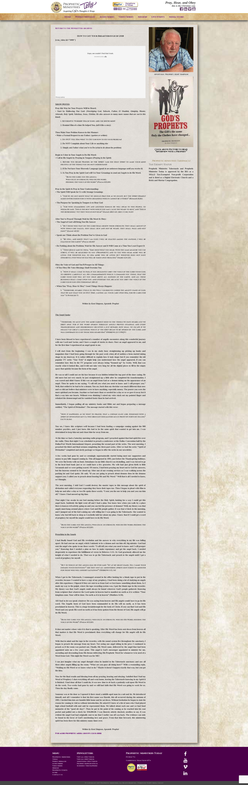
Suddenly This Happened (87, 766)
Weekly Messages (85, 17)
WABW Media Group (155, 783)
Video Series (126, 17)
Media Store (176, 17)
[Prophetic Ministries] (73, 7)
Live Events (158, 17)
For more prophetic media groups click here (78, 733)
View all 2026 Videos (85, 757)
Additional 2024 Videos (87, 761)
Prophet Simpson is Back (87, 764)
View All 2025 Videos (85, 759)
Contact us (57, 775)
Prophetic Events (59, 770)
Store (54, 772)
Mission (142, 17)
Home (67, 17)
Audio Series (107, 17)
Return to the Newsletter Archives (73, 28)
